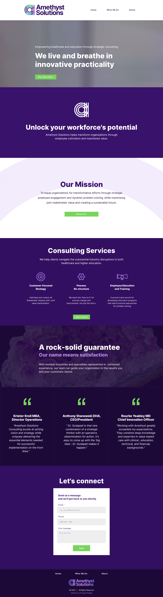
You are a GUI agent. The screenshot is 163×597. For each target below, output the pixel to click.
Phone (61, 516)
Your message (64, 528)
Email (60, 505)
